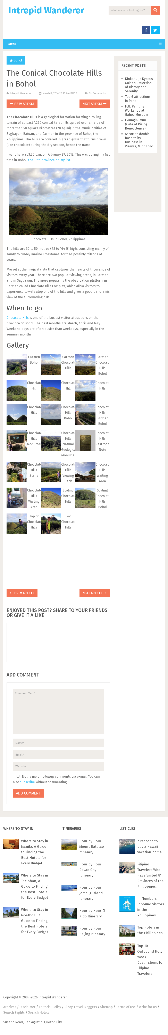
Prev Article (24, 104)
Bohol (17, 60)
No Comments (97, 93)
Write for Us (148, 1007)
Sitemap (106, 1007)
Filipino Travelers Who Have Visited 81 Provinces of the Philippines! (150, 875)
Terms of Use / (127, 1007)
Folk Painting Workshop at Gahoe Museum (136, 110)
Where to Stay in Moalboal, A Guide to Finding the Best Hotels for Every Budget (34, 921)
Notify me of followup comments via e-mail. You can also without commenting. (56, 779)
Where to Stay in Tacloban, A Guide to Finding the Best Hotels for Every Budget (34, 886)
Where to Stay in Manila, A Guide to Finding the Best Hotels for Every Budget (34, 852)
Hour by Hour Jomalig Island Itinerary (91, 893)
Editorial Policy (50, 1007)
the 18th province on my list (49, 160)
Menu (12, 44)
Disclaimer (27, 1007)
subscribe (27, 782)
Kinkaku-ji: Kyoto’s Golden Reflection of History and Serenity (139, 85)
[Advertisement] (58, 561)
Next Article (93, 104)
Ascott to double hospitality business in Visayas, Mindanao (139, 140)
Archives (9, 1007)
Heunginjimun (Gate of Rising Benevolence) (136, 124)
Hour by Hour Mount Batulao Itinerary (91, 846)
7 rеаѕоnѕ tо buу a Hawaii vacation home (149, 846)
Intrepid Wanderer (46, 10)
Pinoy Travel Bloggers (80, 1007)
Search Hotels (38, 1012)
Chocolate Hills (18, 318)
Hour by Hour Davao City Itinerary (90, 870)
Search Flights (14, 1012)
